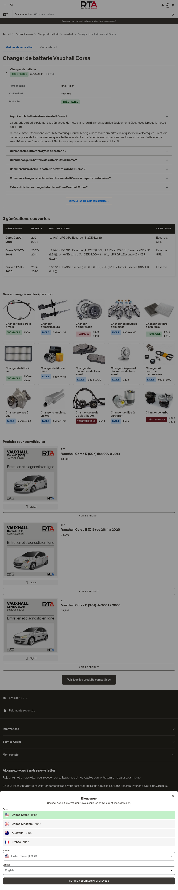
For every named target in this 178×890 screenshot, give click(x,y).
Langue (6, 865)
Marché (6, 850)
